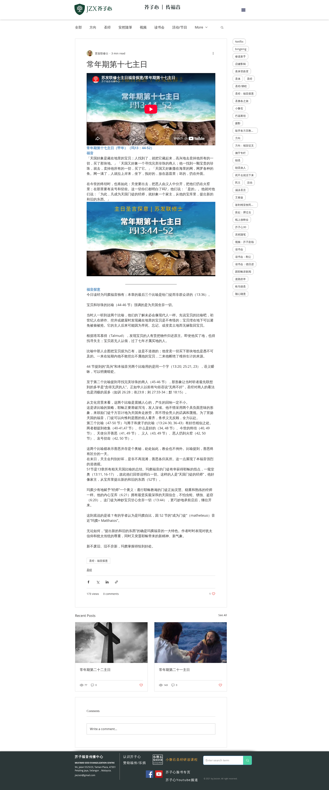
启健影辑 (240, 64)
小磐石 (239, 108)
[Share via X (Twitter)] (98, 582)
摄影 (237, 123)
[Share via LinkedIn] (107, 582)
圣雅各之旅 (241, 101)
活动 (249, 182)
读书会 (159, 27)
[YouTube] (159, 774)
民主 (237, 182)
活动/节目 (179, 27)
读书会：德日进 (244, 264)
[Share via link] (116, 582)
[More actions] (213, 53)
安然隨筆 (125, 27)
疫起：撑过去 (243, 212)
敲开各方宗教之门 (245, 130)
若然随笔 (240, 234)
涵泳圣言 (240, 190)
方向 (92, 27)
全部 (78, 27)
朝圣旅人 (240, 167)
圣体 (237, 78)
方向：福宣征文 (244, 145)
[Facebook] (149, 774)
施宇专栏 (240, 153)
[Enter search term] (247, 760)
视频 (143, 27)
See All (222, 615)
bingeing (240, 49)
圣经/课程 (241, 86)
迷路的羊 (240, 279)
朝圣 (237, 160)
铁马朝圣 (240, 286)
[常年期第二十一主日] (190, 642)
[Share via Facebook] (88, 582)
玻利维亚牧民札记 (245, 205)
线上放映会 (241, 219)
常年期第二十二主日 (95, 670)
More (199, 27)
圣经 (107, 27)
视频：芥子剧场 (244, 242)
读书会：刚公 (243, 257)
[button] (243, 10)
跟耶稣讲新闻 (243, 271)
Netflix (239, 41)
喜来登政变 (241, 71)
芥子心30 (240, 227)
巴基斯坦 (240, 116)
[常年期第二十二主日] (111, 642)
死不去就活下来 (244, 175)
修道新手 (240, 56)
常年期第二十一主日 (174, 670)
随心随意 (240, 294)
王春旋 (239, 197)
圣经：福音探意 (98, 560)
